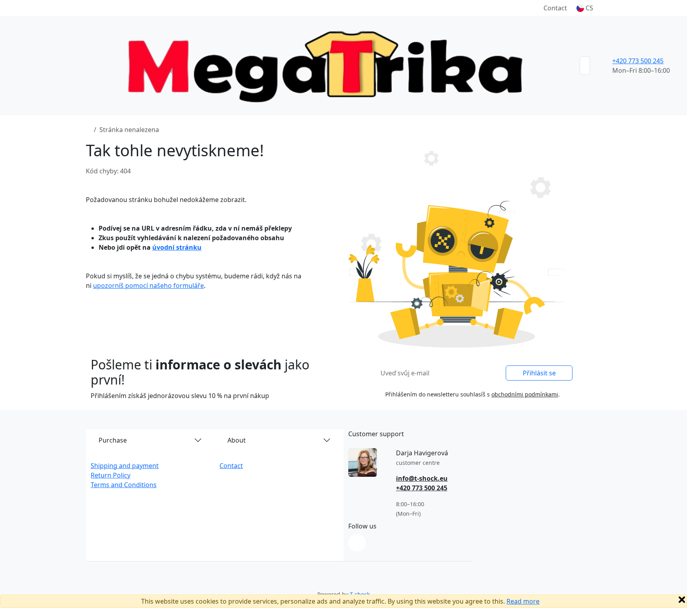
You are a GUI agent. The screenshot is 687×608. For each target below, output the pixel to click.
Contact (555, 8)
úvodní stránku (177, 247)
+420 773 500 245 (638, 60)
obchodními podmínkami (524, 394)
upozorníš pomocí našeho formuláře (148, 285)
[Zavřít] (682, 599)
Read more (523, 601)
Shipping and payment (125, 465)
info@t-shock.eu (422, 478)
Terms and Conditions (124, 484)
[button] (584, 8)
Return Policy (110, 475)
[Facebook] (357, 542)
